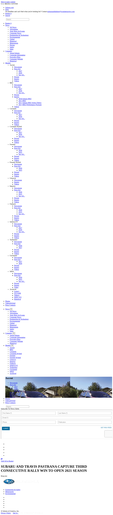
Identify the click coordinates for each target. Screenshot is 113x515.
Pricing (12, 45)
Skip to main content (8, 2)
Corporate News (15, 33)
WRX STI (17, 297)
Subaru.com (9, 7)
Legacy (16, 291)
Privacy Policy (6, 513)
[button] (2, 459)
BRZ (11, 350)
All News (13, 27)
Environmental (15, 37)
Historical (13, 41)
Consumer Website (16, 59)
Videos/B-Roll (10, 303)
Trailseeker (13, 367)
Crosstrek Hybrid (16, 354)
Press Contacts (10, 305)
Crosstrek (13, 352)
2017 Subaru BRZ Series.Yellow (30, 103)
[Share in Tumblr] (6, 452)
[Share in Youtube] (6, 449)
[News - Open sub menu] (11, 309)
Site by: (16, 513)
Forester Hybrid (15, 358)
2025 (20, 152)
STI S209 (17, 293)
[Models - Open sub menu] (12, 345)
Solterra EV (14, 365)
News (7, 25)
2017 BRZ (22, 101)
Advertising (14, 29)
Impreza (12, 361)
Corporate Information (17, 55)
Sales (11, 49)
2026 (20, 73)
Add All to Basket (7, 461)
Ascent (12, 348)
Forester (12, 356)
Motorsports (14, 43)
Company (8, 51)
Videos (16, 81)
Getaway (13, 359)
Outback (13, 363)
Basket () (8, 13)
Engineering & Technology (19, 35)
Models (7, 63)
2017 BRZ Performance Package (30, 105)
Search (3, 19)
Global (12, 39)
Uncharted (13, 369)
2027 (20, 71)
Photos (7, 301)
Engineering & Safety (12, 490)
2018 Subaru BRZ (25, 99)
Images (16, 79)
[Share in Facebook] (6, 447)
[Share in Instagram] (6, 455)
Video (16, 287)
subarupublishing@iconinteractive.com (61, 11)
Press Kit (17, 69)
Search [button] (7, 15)
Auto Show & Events (17, 31)
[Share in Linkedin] (6, 444)
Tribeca (16, 295)
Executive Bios (15, 57)
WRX (12, 371)
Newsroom (18, 67)
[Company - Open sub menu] (14, 333)
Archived (13, 373)
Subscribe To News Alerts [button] (10, 409)
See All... (22, 75)
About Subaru (15, 53)
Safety (12, 47)
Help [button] (7, 9)
